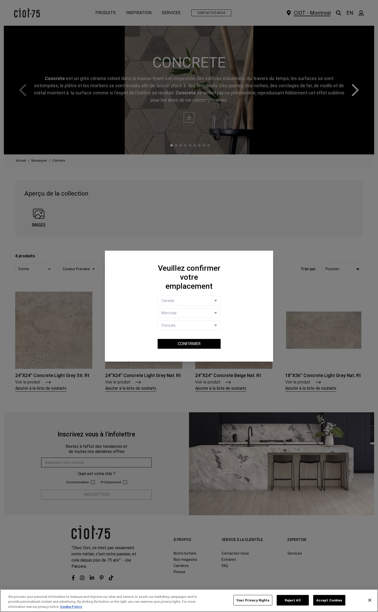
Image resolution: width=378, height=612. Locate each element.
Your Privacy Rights (252, 600)
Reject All (292, 600)
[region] (189, 600)
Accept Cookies (329, 600)
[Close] (369, 600)
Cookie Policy (71, 607)
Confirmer (189, 343)
